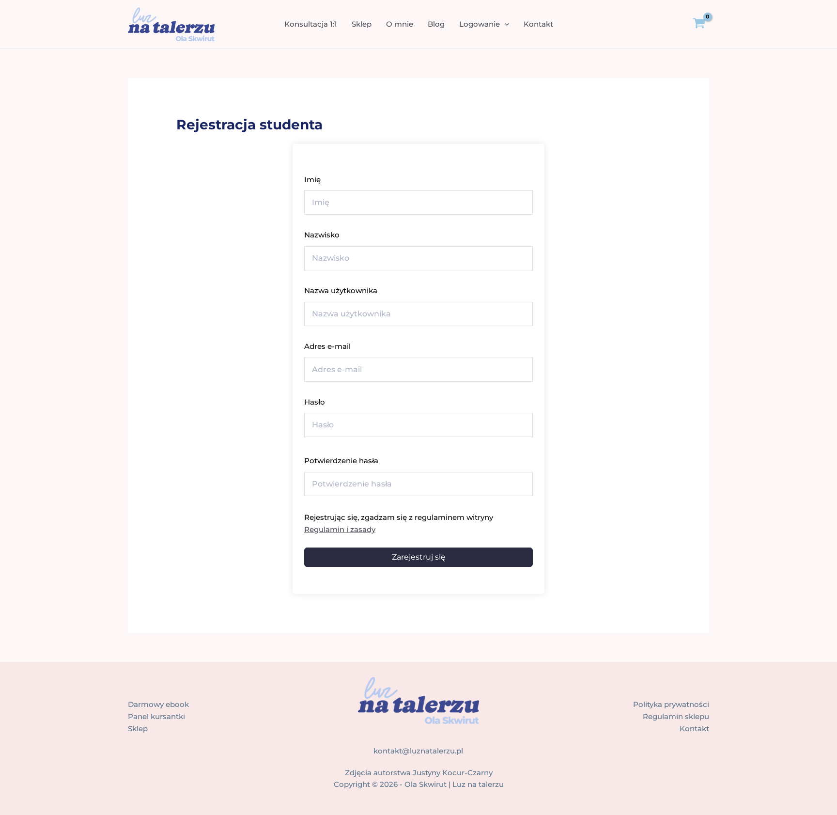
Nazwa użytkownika (340, 290)
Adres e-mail (327, 346)
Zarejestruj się (419, 557)
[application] (504, 24)
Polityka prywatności (671, 704)
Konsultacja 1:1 (310, 24)
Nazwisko (322, 234)
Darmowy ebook (158, 704)
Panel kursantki (156, 716)
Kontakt (538, 24)
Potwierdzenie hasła (341, 460)
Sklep (362, 24)
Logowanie (479, 24)
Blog (436, 24)
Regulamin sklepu (676, 716)
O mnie (399, 24)
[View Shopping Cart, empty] (706, 24)
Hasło (314, 402)
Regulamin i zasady (339, 529)
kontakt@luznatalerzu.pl (418, 750)
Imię (312, 179)
